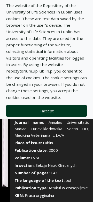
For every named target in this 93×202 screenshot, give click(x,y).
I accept (47, 110)
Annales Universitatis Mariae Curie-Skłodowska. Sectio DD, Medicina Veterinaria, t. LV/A (51, 129)
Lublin (48, 142)
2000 (53, 150)
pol (68, 180)
